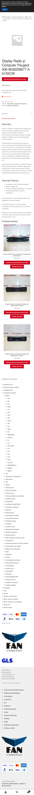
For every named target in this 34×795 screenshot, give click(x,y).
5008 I (9, 429)
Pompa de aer (9, 540)
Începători (8, 524)
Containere (7, 588)
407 (8, 426)
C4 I (9, 448)
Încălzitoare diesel (11, 521)
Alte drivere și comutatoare (13, 476)
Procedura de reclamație (11, 725)
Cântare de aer (10, 487)
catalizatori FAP (8, 390)
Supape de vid (10, 568)
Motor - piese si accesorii (11, 599)
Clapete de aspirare (11, 490)
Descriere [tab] (5, 113)
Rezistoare (9, 554)
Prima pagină (7, 17)
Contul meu (7, 699)
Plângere (6, 718)
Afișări (26, 17)
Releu (7, 551)
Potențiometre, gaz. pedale (13, 546)
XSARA (9, 471)
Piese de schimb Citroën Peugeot (14, 690)
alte (7, 473)
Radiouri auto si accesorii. (13, 549)
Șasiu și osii (7, 604)
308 (8, 418)
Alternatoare (9, 479)
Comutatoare (9, 501)
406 (30, 17)
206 (8, 401)
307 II (9, 415)
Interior (6, 593)
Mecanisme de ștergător (12, 529)
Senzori (8, 557)
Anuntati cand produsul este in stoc (15, 79)
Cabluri (8, 485)
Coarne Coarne (10, 493)
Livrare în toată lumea (10, 715)
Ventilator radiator (11, 585)
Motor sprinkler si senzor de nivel (15, 537)
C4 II (9, 451)
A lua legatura (8, 696)
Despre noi (7, 706)
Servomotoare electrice (12, 563)
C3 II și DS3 (11, 446)
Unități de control (10, 579)
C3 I (9, 443)
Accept (4, 9)
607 (8, 432)
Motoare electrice (10, 535)
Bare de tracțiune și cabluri (11, 387)
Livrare (6, 712)
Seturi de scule (8, 607)
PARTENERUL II (12, 465)
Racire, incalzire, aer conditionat (13, 602)
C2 (8, 440)
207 (8, 404)
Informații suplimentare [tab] (8, 118)
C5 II (9, 457)
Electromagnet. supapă (12, 515)
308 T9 (9, 420)
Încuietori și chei (10, 526)
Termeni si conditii (9, 728)
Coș (5, 702)
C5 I (9, 454)
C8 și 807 (10, 462)
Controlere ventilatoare (12, 507)
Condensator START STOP (13, 504)
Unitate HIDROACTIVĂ (12, 576)
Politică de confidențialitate (12, 693)
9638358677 (15, 105)
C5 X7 (9, 459)
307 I (9, 412)
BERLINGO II (11, 434)
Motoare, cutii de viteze (10, 596)
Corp (5, 590)
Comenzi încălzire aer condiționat (15, 496)
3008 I (9, 406)
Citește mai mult (17, 267)
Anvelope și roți (8, 384)
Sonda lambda (10, 565)
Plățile (6, 722)
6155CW (9, 105)
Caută (17, 792)
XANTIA (10, 468)
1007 (9, 398)
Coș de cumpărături (26, 790)
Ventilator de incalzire (12, 582)
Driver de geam (10, 512)
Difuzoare (8, 510)
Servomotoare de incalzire (13, 560)
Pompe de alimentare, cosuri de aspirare (17, 543)
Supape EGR (9, 571)
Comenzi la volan (10, 498)
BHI (7, 482)
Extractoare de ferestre (12, 518)
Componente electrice (17, 17)
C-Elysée (10, 437)
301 (8, 409)
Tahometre (9, 574)
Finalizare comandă (10, 709)
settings (4, 6)
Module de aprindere (11, 532)
